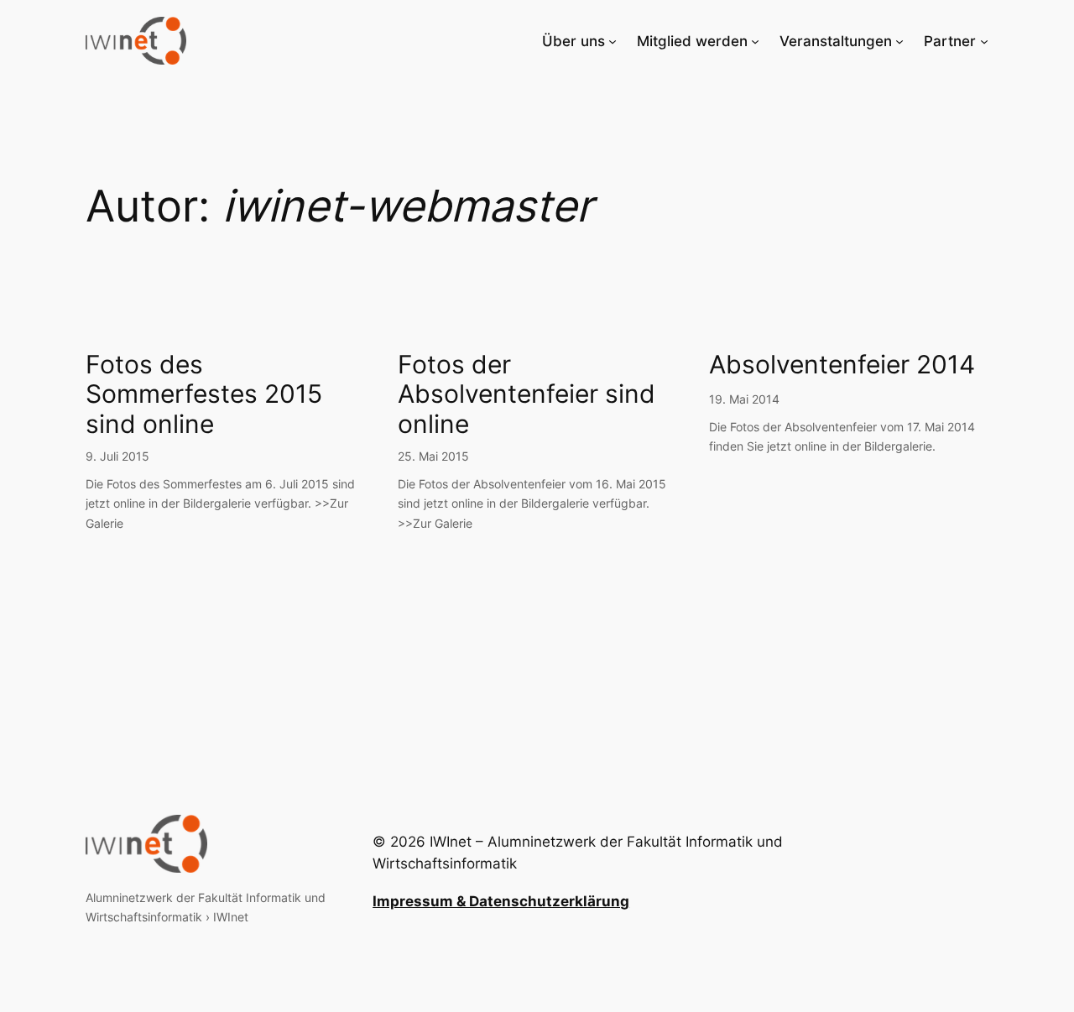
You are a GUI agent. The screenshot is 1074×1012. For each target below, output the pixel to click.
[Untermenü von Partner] (984, 41)
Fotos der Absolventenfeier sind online (526, 394)
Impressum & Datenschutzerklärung (501, 901)
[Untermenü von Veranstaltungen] (899, 41)
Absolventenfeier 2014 (842, 364)
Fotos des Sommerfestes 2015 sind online (204, 394)
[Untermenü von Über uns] (612, 41)
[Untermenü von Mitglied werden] (755, 41)
